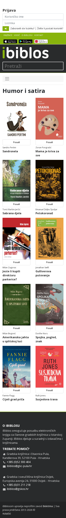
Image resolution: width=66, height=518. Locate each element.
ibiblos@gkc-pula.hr (19, 466)
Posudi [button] (16, 142)
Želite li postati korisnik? (50, 28)
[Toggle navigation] (7, 79)
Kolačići (7, 513)
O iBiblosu (27, 35)
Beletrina (48, 506)
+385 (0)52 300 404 (18, 462)
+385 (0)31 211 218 (18, 485)
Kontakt (38, 35)
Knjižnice (8, 35)
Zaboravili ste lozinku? (22, 28)
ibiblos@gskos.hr (18, 489)
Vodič (17, 35)
